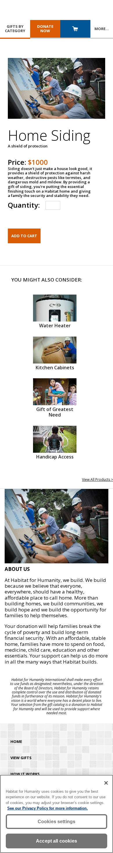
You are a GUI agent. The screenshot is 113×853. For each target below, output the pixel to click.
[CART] (75, 29)
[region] (56, 814)
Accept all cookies (56, 841)
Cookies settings (57, 821)
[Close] (106, 783)
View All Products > (97, 479)
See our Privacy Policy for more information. (47, 808)
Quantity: (24, 205)
